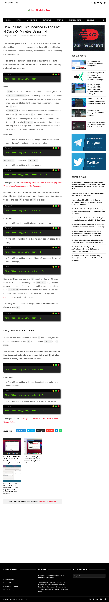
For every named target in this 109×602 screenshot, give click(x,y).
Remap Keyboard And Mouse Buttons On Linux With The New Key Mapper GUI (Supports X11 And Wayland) (11, 488)
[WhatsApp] (60, 430)
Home (8, 20)
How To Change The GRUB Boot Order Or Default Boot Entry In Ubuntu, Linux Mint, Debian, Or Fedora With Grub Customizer (87, 233)
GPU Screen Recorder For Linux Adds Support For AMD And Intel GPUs (96, 101)
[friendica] (95, 3)
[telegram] (101, 3)
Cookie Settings (9, 590)
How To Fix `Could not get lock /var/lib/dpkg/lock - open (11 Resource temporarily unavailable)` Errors (85, 249)
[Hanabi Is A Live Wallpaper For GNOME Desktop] (79, 114)
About (5, 2)
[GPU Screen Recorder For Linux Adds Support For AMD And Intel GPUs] (79, 102)
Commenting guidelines (48, 501)
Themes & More (75, 20)
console (38, 36)
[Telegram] (56, 430)
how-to (44, 36)
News (18, 20)
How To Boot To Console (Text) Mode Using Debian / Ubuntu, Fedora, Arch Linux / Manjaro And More (88, 211)
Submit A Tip (13, 2)
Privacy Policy (8, 579)
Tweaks (60, 20)
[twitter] (98, 3)
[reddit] (105, 3)
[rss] (92, 3)
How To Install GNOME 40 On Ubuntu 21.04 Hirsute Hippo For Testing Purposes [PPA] (12, 460)
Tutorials (47, 20)
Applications (32, 20)
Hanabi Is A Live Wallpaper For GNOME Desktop (95, 113)
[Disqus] (32, 532)
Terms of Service (9, 583)
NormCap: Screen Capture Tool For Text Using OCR (95, 63)
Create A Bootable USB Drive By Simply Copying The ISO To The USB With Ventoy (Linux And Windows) (87, 202)
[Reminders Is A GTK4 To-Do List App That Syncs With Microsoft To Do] (79, 125)
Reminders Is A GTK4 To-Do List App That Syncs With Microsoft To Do (96, 124)
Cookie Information (10, 586)
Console (90, 20)
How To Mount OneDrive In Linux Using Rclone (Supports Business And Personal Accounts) (87, 258)
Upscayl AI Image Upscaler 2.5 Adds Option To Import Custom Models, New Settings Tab (95, 89)
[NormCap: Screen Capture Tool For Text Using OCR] (79, 64)
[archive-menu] (89, 576)
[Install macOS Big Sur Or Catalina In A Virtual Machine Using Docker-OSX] (33, 446)
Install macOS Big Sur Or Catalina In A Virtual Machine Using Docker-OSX (32, 460)
